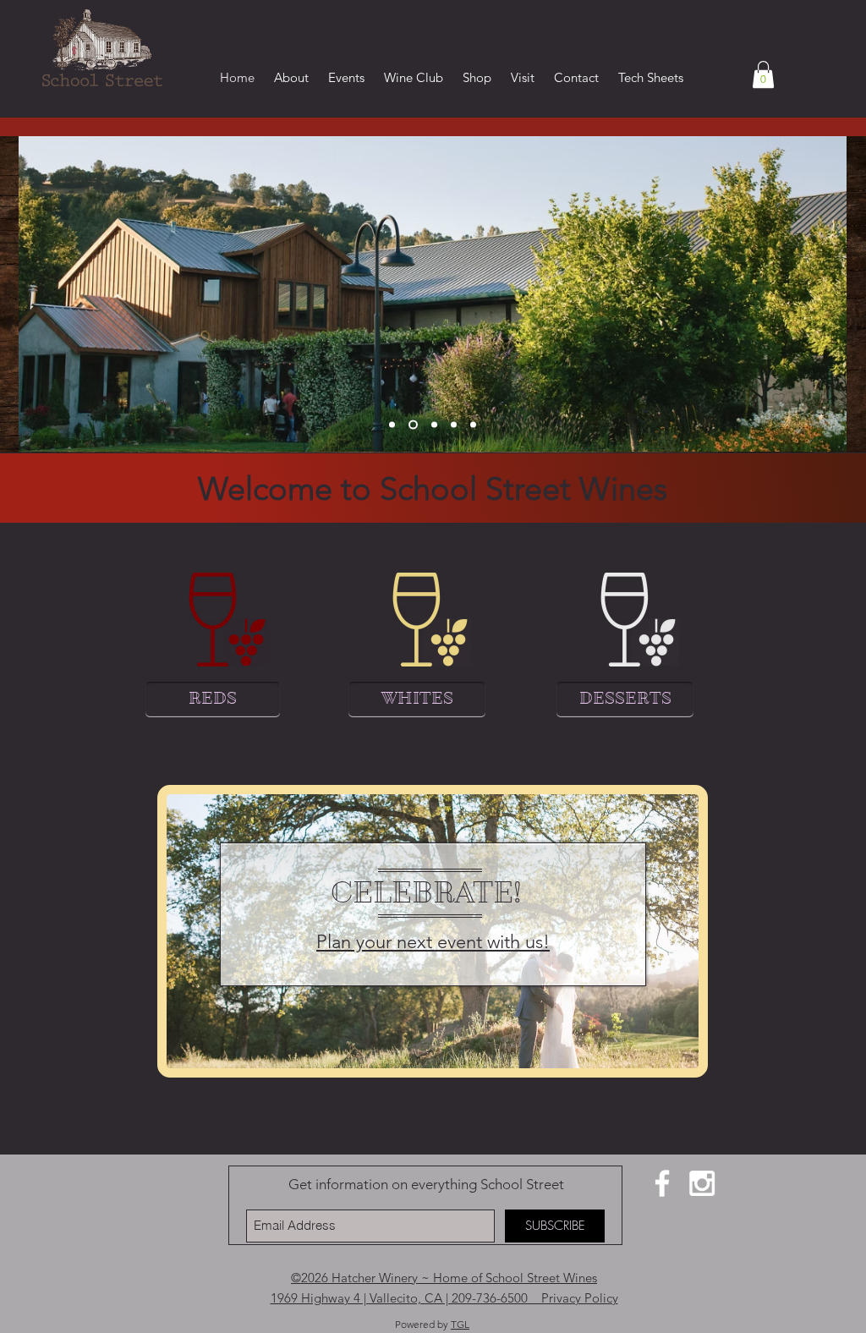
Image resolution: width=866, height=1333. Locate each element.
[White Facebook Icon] (662, 1183)
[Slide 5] (454, 425)
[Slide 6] (473, 425)
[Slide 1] (392, 425)
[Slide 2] (411, 425)
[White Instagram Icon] (702, 1183)
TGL (460, 1324)
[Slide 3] (432, 425)
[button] (763, 74)
